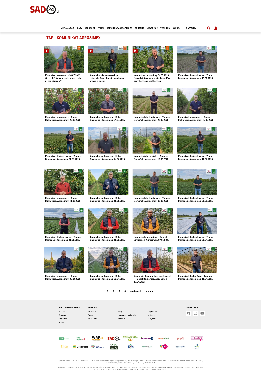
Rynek (101, 28)
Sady (79, 28)
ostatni (150, 291)
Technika (165, 28)
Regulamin (63, 319)
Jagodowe (90, 28)
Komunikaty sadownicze (119, 28)
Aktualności (67, 28)
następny (135, 291)
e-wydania (191, 28)
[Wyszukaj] (208, 28)
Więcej (176, 28)
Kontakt (62, 311)
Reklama (62, 315)
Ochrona (139, 28)
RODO (61, 322)
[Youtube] (202, 313)
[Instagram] (195, 313)
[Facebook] (188, 313)
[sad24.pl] (44, 9)
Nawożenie (152, 28)
